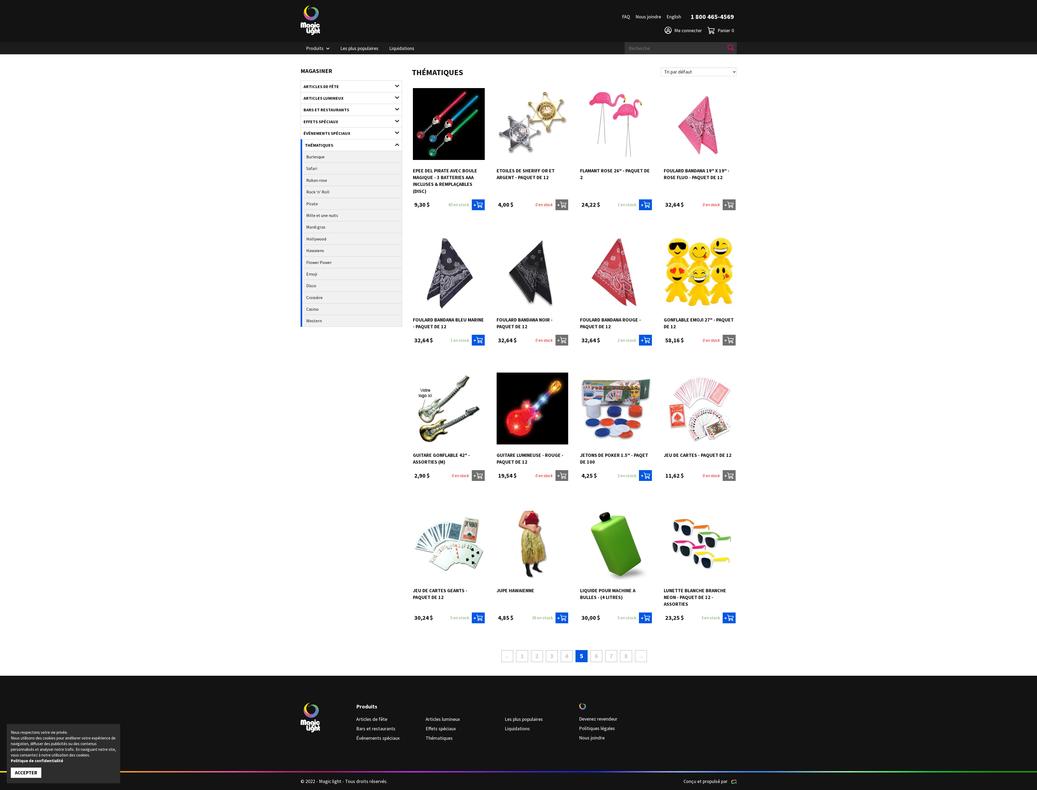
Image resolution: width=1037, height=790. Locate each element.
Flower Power (319, 262)
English (673, 17)
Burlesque (315, 156)
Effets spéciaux (321, 121)
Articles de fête (321, 86)
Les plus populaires (359, 48)
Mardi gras (315, 227)
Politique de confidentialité (37, 760)
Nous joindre (648, 17)
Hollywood (316, 239)
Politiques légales (597, 728)
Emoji (311, 274)
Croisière (314, 297)
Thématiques (319, 145)
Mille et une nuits (322, 215)
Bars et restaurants (326, 109)
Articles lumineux (324, 98)
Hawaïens (315, 250)
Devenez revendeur (598, 719)
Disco (311, 285)
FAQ (626, 17)
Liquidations (401, 48)
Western (314, 320)
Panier (726, 30)
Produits (315, 48)
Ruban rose (316, 180)
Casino (312, 309)
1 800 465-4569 (712, 16)
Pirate (312, 203)
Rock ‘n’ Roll (317, 192)
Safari (311, 168)
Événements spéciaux (327, 133)
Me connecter (688, 30)
